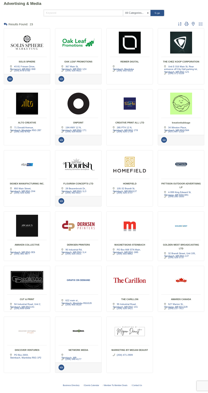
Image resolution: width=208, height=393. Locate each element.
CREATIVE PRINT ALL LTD (129, 122)
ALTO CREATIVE (27, 122)
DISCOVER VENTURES (27, 350)
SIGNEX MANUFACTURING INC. (27, 183)
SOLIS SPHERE (27, 61)
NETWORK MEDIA (78, 350)
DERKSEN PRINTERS (78, 244)
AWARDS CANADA (181, 299)
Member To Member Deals (115, 385)
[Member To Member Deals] (10, 81)
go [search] (158, 13)
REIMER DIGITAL (129, 61)
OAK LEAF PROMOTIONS (78, 61)
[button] (5, 24)
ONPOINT (78, 122)
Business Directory (71, 385)
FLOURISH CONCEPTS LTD (78, 183)
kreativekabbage (181, 122)
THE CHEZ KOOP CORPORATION (181, 61)
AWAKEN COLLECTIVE (27, 244)
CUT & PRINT (27, 299)
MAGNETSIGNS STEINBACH (129, 244)
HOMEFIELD (129, 183)
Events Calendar (91, 385)
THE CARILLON (129, 299)
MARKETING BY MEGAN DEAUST (129, 350)
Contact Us (137, 385)
